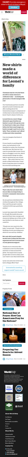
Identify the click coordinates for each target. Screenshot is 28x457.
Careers (7, 423)
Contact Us (8, 428)
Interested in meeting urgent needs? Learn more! (14, 269)
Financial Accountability (11, 421)
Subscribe (21, 283)
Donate (23, 12)
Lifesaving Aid (9, 434)
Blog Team (9, 325)
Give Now (14, 7)
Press (6, 425)
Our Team (7, 419)
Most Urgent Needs (10, 440)
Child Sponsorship (10, 436)
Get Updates (7, 280)
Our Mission (8, 417)
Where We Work (9, 443)
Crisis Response (9, 438)
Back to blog (5, 19)
